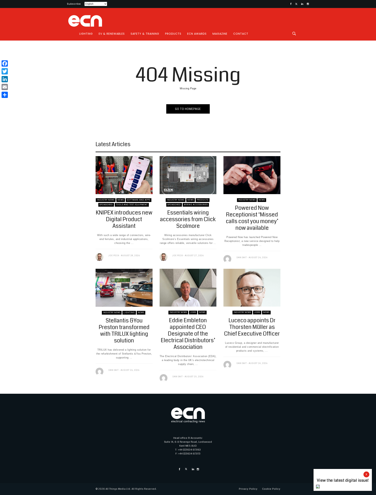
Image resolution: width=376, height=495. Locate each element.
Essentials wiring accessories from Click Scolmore (188, 219)
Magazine (219, 34)
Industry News (105, 200)
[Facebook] (5, 63)
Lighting (86, 34)
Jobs (193, 312)
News (121, 200)
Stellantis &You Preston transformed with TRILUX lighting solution (124, 331)
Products (173, 34)
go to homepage (188, 108)
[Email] (5, 87)
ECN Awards (197, 34)
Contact (240, 34)
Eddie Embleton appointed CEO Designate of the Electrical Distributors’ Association (188, 334)
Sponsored (106, 205)
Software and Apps (138, 200)
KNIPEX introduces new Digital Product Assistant (124, 219)
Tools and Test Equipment (132, 205)
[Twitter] (5, 71)
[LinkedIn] (5, 79)
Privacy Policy (248, 489)
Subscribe (74, 3)
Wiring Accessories (196, 205)
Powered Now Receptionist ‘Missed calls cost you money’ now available (252, 218)
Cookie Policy (271, 489)
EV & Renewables (112, 34)
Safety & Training (145, 34)
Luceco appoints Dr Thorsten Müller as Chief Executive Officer (252, 327)
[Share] (5, 95)
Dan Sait (242, 257)
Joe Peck (113, 255)
